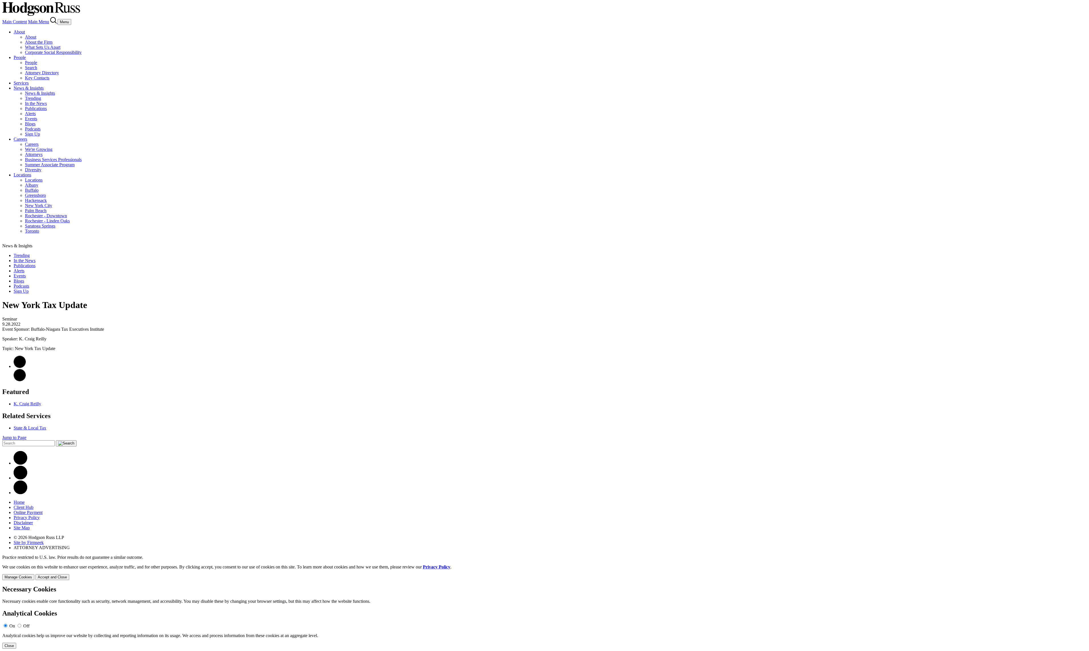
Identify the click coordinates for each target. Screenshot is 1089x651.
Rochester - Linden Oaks (47, 220)
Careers (20, 139)
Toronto (32, 231)
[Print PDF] (20, 366)
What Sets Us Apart (42, 47)
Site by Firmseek (29, 542)
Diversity (33, 169)
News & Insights (29, 88)
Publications (36, 108)
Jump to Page (14, 437)
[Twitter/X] (20, 477)
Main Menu (38, 21)
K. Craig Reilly (27, 403)
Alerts (30, 113)
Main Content (14, 21)
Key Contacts (37, 77)
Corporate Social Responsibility (53, 52)
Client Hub (23, 507)
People (20, 57)
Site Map (22, 527)
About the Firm (38, 42)
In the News (36, 103)
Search (31, 67)
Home (19, 502)
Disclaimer (23, 522)
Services (21, 83)
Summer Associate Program (50, 164)
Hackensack (36, 200)
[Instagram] (20, 492)
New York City (38, 205)
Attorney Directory (42, 72)
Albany (31, 185)
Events (31, 118)
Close (9, 646)
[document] (544, 617)
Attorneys (34, 154)
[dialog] (544, 572)
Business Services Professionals (53, 159)
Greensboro (35, 195)
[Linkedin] (20, 463)
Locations (22, 174)
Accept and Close (52, 577)
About (19, 32)
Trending (33, 98)
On (12, 625)
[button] (20, 379)
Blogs (30, 123)
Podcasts (33, 129)
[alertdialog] (544, 617)
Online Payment (28, 512)
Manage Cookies (18, 577)
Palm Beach (36, 210)
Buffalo (32, 190)
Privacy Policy (27, 517)
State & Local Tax (30, 427)
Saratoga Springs (40, 226)
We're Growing (38, 149)
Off (26, 625)
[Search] (54, 21)
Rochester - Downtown (46, 215)
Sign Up (32, 134)
